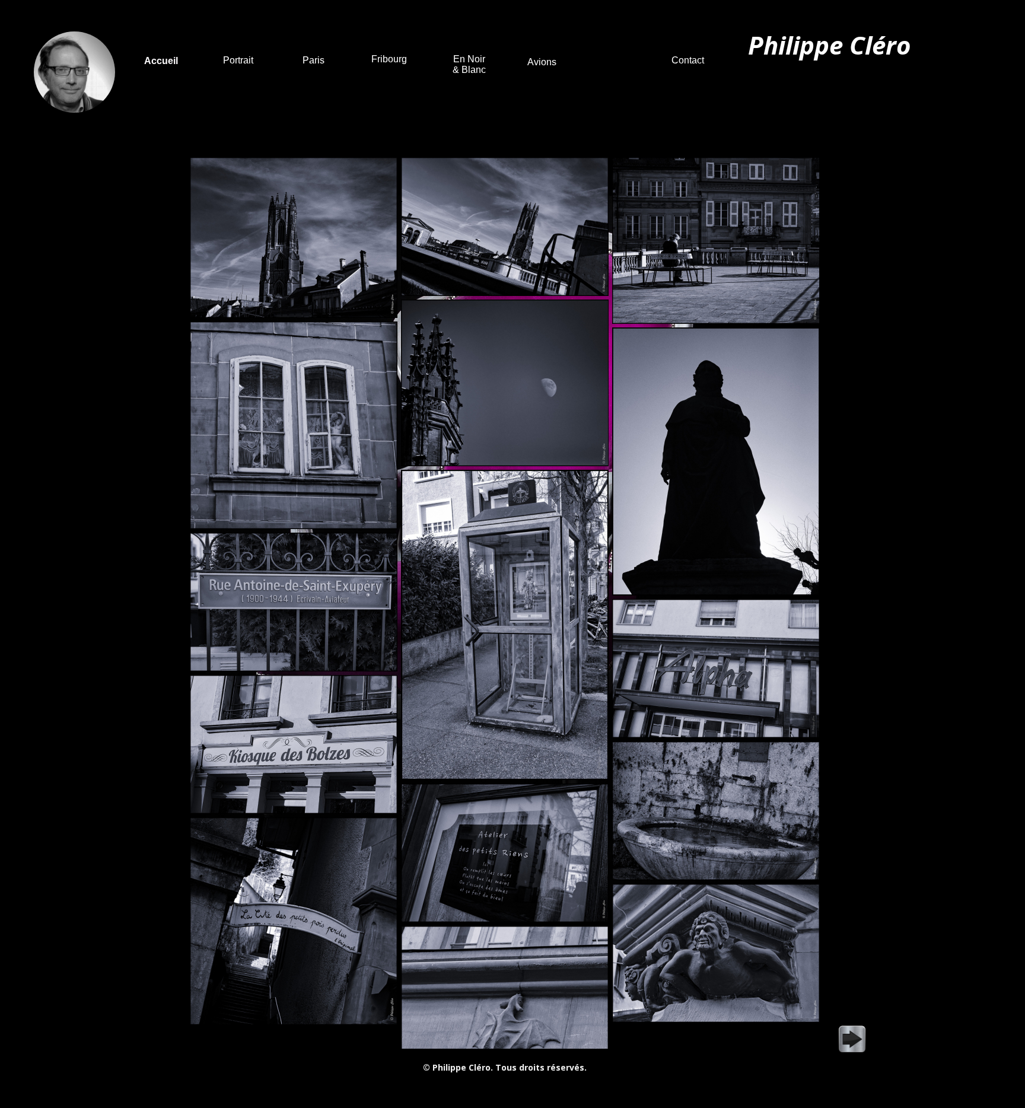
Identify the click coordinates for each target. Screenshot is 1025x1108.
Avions (541, 62)
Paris (313, 60)
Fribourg (389, 59)
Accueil (161, 61)
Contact (687, 60)
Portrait (238, 60)
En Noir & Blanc (469, 64)
